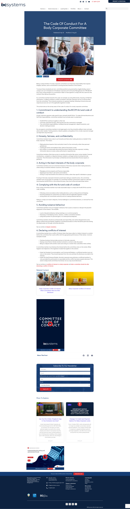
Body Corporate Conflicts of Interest (80, 288)
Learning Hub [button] (64, 9)
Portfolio (73, 9)
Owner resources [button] (52, 9)
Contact (86, 9)
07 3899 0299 (96, 2)
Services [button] (42, 9)
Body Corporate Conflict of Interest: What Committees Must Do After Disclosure (50, 290)
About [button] (79, 9)
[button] (83, 355)
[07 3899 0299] (47, 488)
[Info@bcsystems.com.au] (47, 485)
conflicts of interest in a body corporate (57, 264)
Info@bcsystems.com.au (54, 485)
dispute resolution (51, 227)
